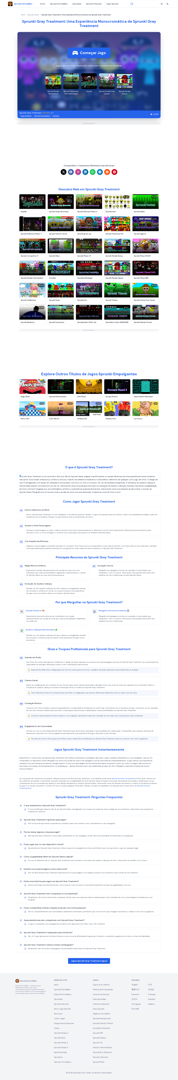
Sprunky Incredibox (62, 1062)
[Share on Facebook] (71, 172)
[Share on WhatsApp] (93, 172)
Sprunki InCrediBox (59, 4)
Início (42, 4)
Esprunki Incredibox (62, 994)
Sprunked (76, 4)
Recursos (58, 1013)
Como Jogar (59, 1018)
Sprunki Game (33, 15)
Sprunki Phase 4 (61, 1033)
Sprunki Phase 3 (61, 1047)
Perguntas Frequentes (64, 1023)
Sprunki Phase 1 (99, 1038)
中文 (150, 984)
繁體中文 (135, 989)
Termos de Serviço (101, 994)
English (135, 984)
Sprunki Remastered (102, 1018)
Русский (135, 1009)
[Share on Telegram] (100, 172)
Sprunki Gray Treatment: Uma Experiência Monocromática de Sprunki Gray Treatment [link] (76, 15)
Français (151, 994)
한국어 (134, 999)
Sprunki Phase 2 (61, 1042)
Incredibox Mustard (101, 1028)
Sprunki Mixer (99, 1062)
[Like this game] (151, 114)
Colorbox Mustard (101, 1004)
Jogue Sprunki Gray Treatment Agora (89, 961)
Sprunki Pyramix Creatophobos (124, 778)
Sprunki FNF (98, 1033)
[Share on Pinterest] (114, 172)
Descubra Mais (99, 999)
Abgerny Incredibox (101, 1013)
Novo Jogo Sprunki (62, 1009)
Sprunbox (58, 1057)
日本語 (151, 989)
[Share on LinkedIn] (85, 172)
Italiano (151, 1004)
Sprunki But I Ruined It (102, 1052)
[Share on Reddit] (107, 172)
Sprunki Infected (93, 4)
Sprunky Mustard (100, 1057)
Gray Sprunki (98, 1009)
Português (136, 1004)
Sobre (56, 1028)
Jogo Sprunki (112, 4)
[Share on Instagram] (78, 172)
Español (151, 999)
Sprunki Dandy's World (103, 1023)
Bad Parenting (60, 1052)
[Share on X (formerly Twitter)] (63, 172)
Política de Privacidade (103, 989)
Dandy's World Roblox (102, 1047)
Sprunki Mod (59, 1038)
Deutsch (135, 994)
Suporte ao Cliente (101, 984)
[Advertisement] (89, 141)
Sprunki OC (98, 1042)
